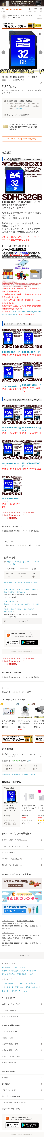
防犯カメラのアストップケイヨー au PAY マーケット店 (21, 604)
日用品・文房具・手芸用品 (27, 589)
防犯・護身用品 (9, 592)
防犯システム (21, 592)
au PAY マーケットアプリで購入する (22, 139)
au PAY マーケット (10, 589)
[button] (40, 83)
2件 (29, 761)
